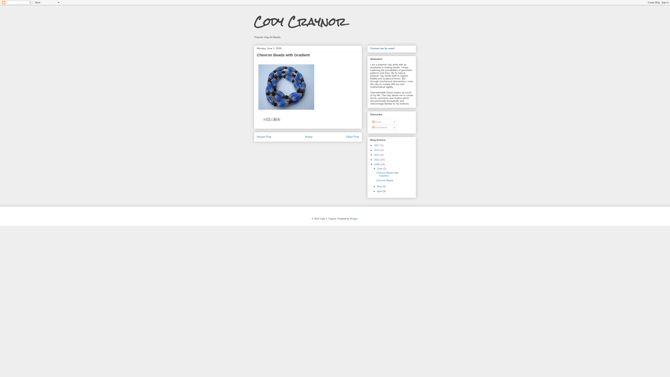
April (380, 191)
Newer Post (264, 136)
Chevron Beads (384, 180)
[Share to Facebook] (275, 119)
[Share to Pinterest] (278, 119)
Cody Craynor (300, 21)
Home (308, 136)
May (379, 186)
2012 (377, 159)
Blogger (354, 218)
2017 (377, 145)
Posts (377, 122)
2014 (377, 150)
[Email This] (265, 119)
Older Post (352, 136)
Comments (380, 127)
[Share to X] (272, 119)
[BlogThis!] (268, 119)
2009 (377, 164)
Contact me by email (382, 48)
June (380, 168)
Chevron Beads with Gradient (387, 174)
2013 (377, 155)
